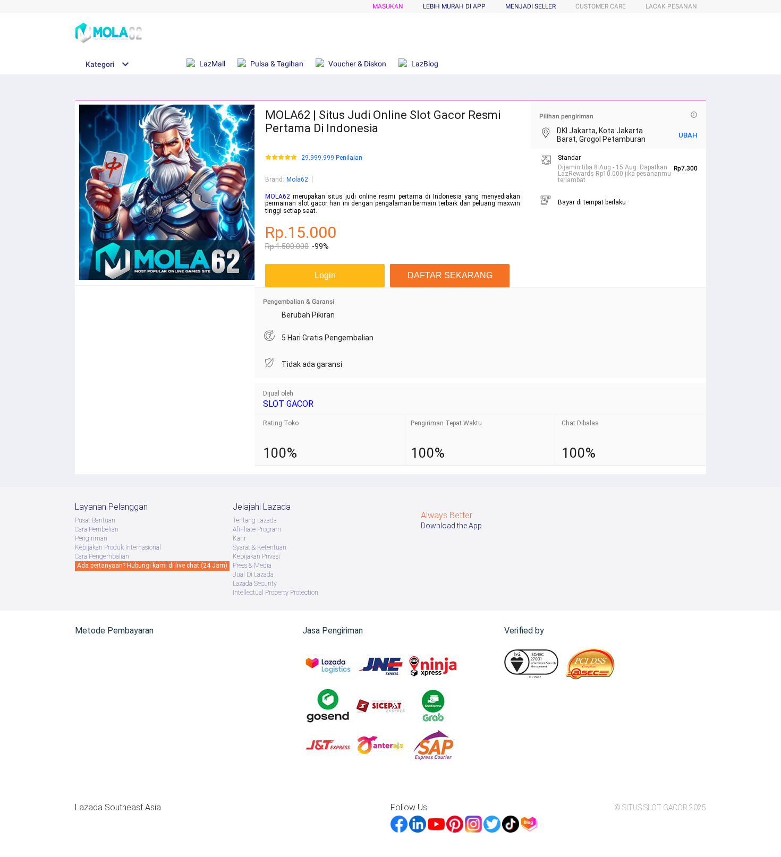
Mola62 (297, 179)
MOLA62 (277, 196)
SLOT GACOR (288, 404)
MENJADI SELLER (530, 6)
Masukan (387, 6)
